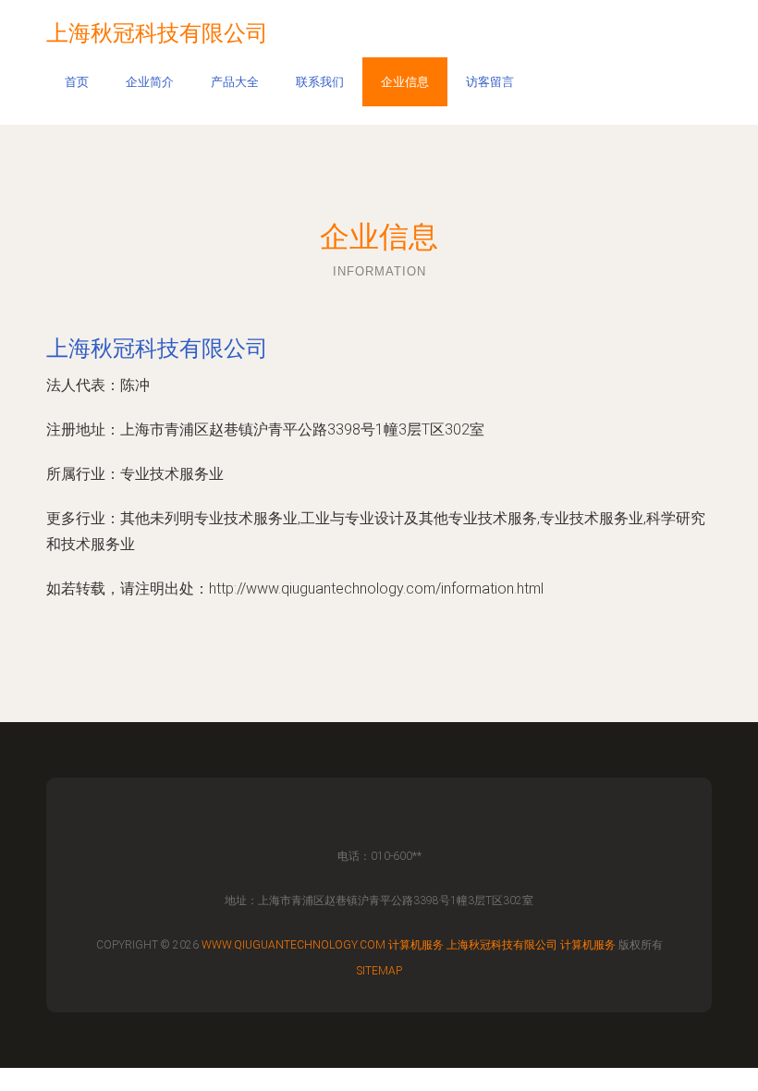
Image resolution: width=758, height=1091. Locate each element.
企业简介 (150, 82)
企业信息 (405, 82)
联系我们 (320, 82)
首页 (77, 82)
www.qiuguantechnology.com (293, 944)
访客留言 (490, 82)
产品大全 (235, 82)
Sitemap (379, 970)
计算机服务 (416, 944)
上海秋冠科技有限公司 (157, 348)
